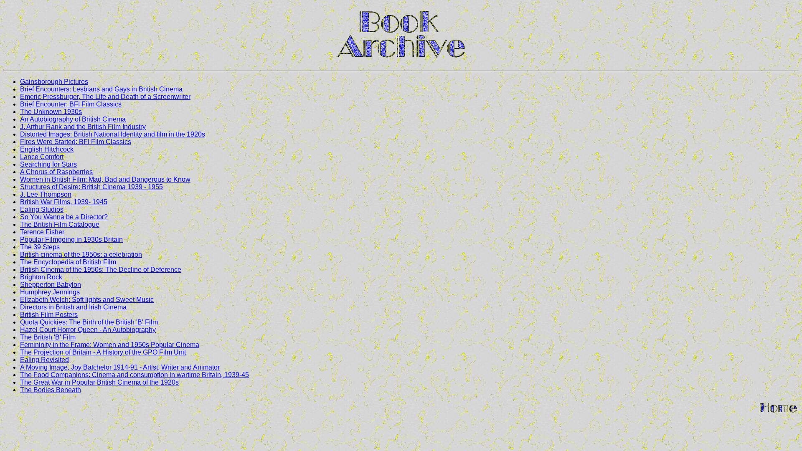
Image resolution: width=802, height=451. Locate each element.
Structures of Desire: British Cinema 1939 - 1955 (91, 186)
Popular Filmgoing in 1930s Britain (71, 239)
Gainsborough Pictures (54, 81)
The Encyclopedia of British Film (68, 262)
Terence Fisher (42, 232)
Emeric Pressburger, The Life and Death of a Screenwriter (105, 96)
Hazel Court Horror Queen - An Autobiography (88, 329)
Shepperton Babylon (50, 284)
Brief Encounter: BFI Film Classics (71, 104)
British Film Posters (49, 314)
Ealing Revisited (44, 359)
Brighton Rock (41, 277)
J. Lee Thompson (45, 194)
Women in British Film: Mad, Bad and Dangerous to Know (105, 179)
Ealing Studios (41, 209)
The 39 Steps (40, 247)
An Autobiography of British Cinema (73, 119)
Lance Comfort (41, 156)
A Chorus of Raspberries (56, 171)
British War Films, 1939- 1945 (63, 201)
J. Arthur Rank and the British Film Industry (83, 126)
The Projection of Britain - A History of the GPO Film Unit (103, 352)
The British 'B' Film (48, 337)
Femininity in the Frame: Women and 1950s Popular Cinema (109, 344)
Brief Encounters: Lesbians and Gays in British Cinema (101, 89)
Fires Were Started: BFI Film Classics (75, 141)
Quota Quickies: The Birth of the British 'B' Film (89, 322)
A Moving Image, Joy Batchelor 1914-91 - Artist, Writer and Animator (120, 367)
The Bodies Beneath (50, 389)
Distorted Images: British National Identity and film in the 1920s (112, 134)
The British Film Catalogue (59, 224)
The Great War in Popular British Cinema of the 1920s (99, 382)
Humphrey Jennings (50, 292)
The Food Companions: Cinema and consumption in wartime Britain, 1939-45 (134, 374)
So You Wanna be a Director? (64, 216)
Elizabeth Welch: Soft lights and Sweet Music (87, 299)
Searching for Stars (48, 164)
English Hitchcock (47, 149)
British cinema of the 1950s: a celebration (81, 254)
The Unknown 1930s (51, 111)
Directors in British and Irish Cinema (73, 307)
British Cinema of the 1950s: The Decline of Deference (100, 269)
